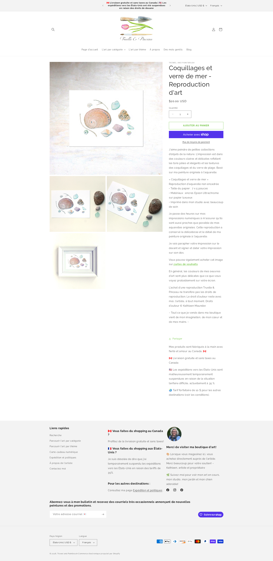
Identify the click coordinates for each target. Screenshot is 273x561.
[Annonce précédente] (102, 6)
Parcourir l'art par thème (63, 446)
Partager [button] (177, 338)
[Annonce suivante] (170, 6)
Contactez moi (58, 468)
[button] (53, 29)
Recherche (55, 435)
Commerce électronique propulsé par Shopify (99, 554)
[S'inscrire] (102, 514)
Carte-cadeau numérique (64, 452)
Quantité (173, 108)
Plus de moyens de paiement (196, 142)
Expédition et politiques (63, 457)
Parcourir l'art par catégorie (65, 441)
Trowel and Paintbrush (67, 554)
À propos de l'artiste (61, 463)
